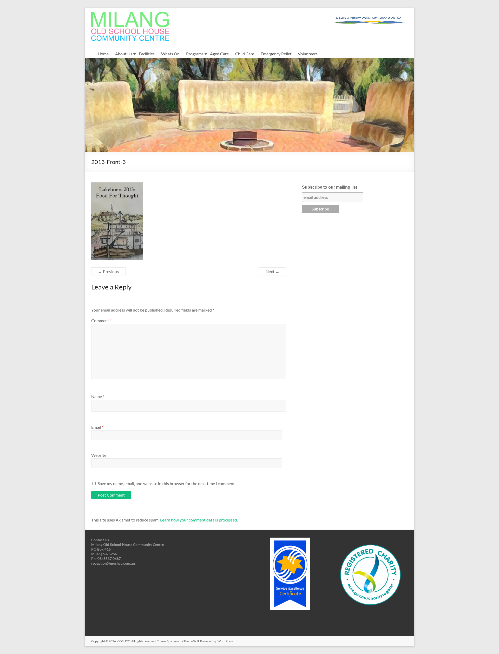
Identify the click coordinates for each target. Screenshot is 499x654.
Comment (101, 320)
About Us (123, 53)
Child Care (244, 53)
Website (98, 455)
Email (97, 427)
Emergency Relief (276, 53)
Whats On (170, 53)
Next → (272, 271)
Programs (194, 53)
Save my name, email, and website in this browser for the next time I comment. (166, 483)
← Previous (108, 271)
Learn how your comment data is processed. (199, 519)
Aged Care (219, 53)
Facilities (147, 53)
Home (103, 53)
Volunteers (308, 53)
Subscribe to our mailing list (329, 187)
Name (97, 396)
